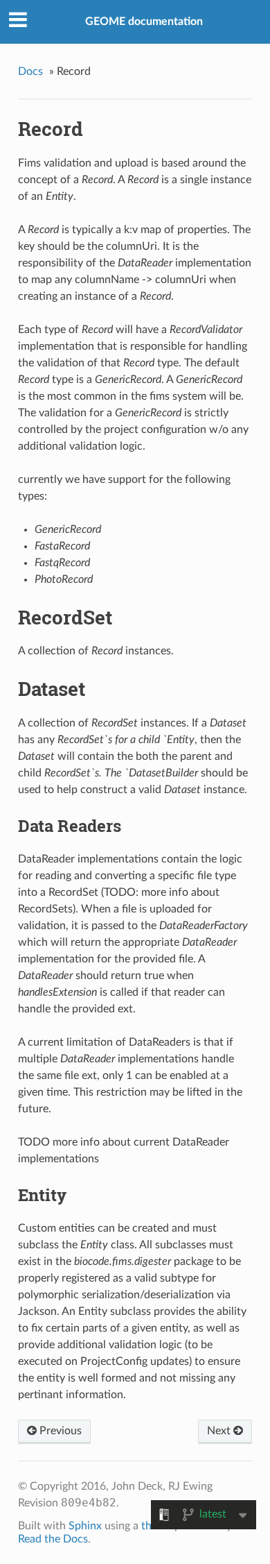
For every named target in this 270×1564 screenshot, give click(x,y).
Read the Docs (53, 1539)
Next (220, 1430)
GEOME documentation (144, 21)
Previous (59, 1430)
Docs (30, 71)
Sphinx (85, 1525)
